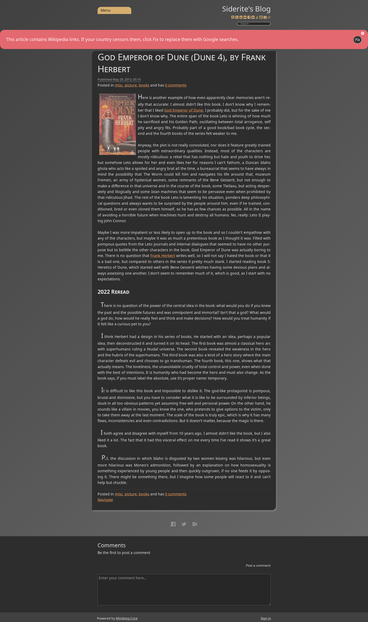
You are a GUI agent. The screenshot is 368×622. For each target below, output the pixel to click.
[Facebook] (249, 17)
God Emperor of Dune (183, 110)
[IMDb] (244, 17)
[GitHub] (261, 17)
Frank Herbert (162, 255)
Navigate (105, 499)
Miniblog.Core (127, 618)
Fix (357, 40)
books (144, 85)
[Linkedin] (240, 17)
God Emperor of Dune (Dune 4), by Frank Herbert (182, 63)
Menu (106, 10)
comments (175, 85)
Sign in (266, 618)
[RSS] (236, 17)
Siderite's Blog (246, 9)
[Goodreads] (265, 17)
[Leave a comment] (269, 17)
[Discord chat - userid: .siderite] (232, 17)
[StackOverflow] (257, 17)
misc (119, 85)
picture (131, 85)
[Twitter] (253, 17)
